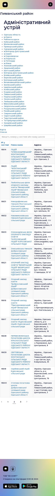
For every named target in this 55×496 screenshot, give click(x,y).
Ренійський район (12, 111)
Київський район (12, 42)
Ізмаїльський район (13, 87)
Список (3, 132)
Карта (3, 130)
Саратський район (12, 116)
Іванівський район (12, 85)
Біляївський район (12, 75)
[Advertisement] (27, 431)
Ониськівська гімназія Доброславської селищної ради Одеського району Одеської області (21, 253)
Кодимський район (13, 92)
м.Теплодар (9, 61)
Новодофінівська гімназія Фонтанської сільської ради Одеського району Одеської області (21, 206)
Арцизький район (12, 68)
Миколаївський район (14, 104)
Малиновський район (14, 44)
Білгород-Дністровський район (19, 73)
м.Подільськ (9, 59)
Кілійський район (12, 90)
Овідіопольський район (15, 106)
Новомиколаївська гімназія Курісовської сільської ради (21, 218)
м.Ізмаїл (8, 54)
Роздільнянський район (15, 109)
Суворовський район (14, 49)
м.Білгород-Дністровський (16, 51)
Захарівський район (13, 123)
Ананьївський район (13, 66)
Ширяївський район (13, 125)
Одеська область (12, 35)
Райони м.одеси (11, 39)
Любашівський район (14, 101)
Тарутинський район (14, 118)
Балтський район (12, 71)
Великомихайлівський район (17, 82)
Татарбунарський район (15, 121)
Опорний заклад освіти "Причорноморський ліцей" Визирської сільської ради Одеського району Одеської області (20, 307)
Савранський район (13, 113)
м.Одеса (8, 37)
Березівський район (13, 78)
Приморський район (13, 47)
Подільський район (13, 97)
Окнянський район (12, 99)
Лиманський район (13, 94)
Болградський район (14, 80)
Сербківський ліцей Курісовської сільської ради (20, 371)
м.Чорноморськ (11, 56)
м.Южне (7, 63)
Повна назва (17, 145)
